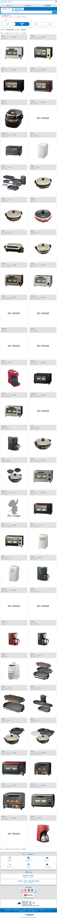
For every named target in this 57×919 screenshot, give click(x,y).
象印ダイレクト (35, 911)
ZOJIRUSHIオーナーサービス (25, 911)
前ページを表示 (5, 33)
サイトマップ (48, 909)
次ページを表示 (22, 33)
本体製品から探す (6, 9)
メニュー (10, 5)
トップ (2, 20)
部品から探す (18, 9)
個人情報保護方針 (8, 909)
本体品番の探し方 (7, 15)
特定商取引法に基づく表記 (33, 909)
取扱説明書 (48, 5)
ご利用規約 (42, 909)
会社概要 (24, 909)
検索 (55, 12)
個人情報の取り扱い (17, 909)
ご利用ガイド (29, 5)
